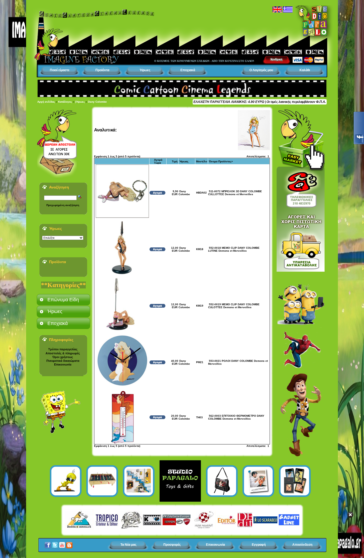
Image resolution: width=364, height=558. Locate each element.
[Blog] (69, 543)
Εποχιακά (187, 70)
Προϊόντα (102, 70)
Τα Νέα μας (128, 545)
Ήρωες (145, 70)
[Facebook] (48, 543)
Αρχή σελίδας (46, 101)
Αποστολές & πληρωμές (63, 353)
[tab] (63, 299)
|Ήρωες (80, 101)
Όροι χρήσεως (62, 357)
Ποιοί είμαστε (60, 70)
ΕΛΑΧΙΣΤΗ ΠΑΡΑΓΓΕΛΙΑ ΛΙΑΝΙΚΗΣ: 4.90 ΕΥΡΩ (228, 102)
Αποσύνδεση (302, 545)
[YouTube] (62, 543)
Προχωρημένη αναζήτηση (62, 205)
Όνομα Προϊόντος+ (221, 161)
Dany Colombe (97, 101)
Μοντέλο (201, 161)
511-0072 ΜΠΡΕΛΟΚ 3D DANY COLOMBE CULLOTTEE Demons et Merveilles (235, 193)
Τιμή (174, 161)
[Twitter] (55, 543)
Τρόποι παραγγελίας (63, 349)
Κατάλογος (65, 101)
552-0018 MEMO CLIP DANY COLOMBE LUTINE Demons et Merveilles (234, 249)
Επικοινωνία (62, 364)
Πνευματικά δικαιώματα (62, 360)
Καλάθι (305, 70)
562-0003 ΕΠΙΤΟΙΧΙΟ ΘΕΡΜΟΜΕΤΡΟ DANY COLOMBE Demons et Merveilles (236, 417)
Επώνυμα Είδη (63, 299)
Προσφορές (172, 545)
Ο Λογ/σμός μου (261, 70)
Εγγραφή (259, 545)
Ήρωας (183, 161)
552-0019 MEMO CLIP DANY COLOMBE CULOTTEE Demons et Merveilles (234, 306)
